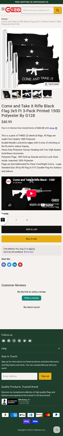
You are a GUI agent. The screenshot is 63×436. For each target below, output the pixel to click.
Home (4, 19)
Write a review (31, 298)
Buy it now (31, 238)
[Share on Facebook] (3, 264)
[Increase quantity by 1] (27, 220)
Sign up (45, 376)
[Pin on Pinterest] (20, 264)
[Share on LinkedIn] (14, 264)
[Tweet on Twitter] (9, 264)
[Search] (58, 10)
